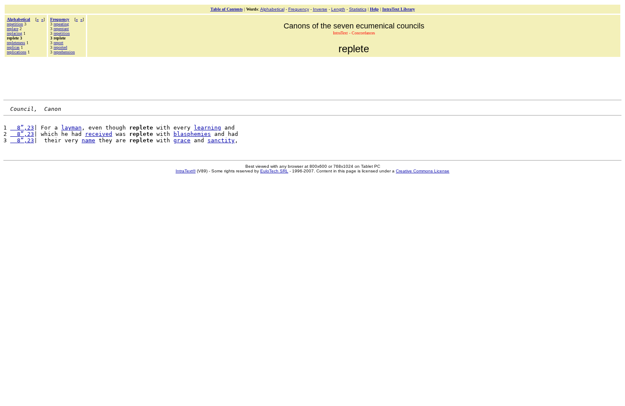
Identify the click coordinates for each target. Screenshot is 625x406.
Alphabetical (272, 9)
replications (16, 52)
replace (12, 28)
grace (181, 140)
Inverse (320, 9)
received (98, 134)
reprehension (64, 52)
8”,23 (22, 127)
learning (207, 127)
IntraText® (186, 171)
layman (71, 127)
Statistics (357, 9)
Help (374, 9)
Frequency (298, 9)
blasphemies (192, 134)
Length (338, 9)
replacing (14, 33)
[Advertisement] (312, 77)
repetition (15, 24)
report (58, 42)
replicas (13, 47)
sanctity (221, 140)
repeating (61, 24)
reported (60, 47)
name (88, 140)
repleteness (16, 42)
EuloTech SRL (274, 171)
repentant (61, 28)
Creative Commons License (422, 171)
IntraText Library (398, 9)
